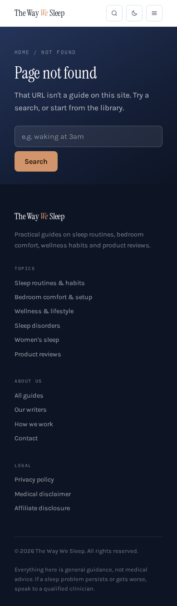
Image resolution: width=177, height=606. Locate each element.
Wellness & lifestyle (44, 311)
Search (36, 161)
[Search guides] (114, 13)
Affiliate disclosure (42, 508)
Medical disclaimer (43, 494)
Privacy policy (34, 479)
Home (22, 52)
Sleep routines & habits (50, 283)
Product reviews (38, 354)
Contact (26, 438)
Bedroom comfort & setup (53, 297)
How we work (34, 424)
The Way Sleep (39, 13)
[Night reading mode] (134, 13)
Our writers (31, 410)
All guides (29, 395)
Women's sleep (37, 340)
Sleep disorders (37, 326)
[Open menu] (154, 13)
